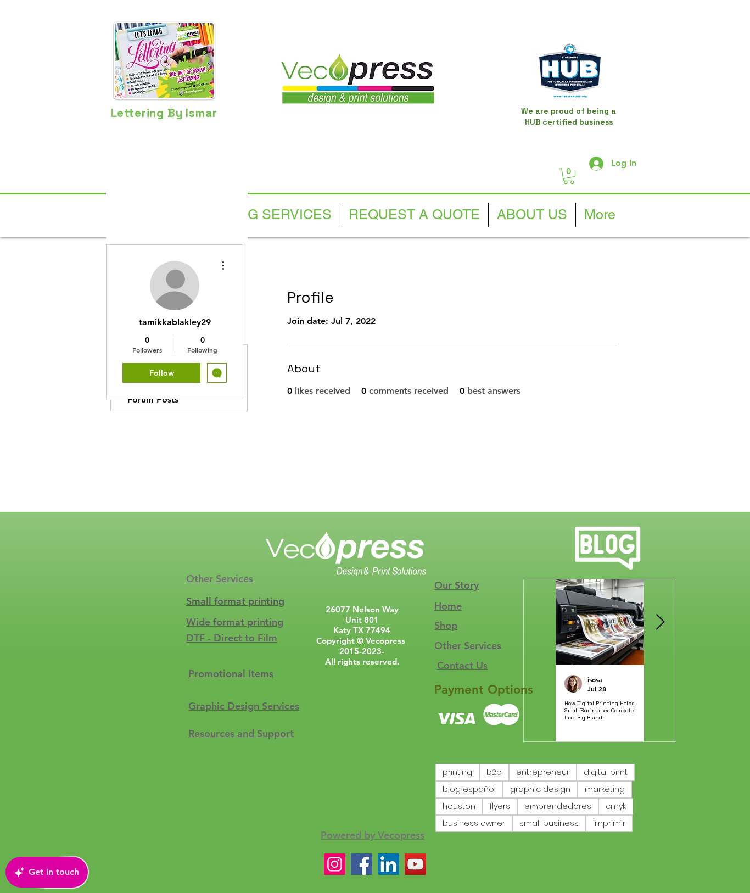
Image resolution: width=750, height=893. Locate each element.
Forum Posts (152, 399)
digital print (606, 772)
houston (459, 806)
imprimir (609, 823)
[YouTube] (415, 864)
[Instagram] (334, 864)
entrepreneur (542, 772)
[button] (569, 176)
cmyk (616, 806)
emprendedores (557, 806)
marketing (605, 789)
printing (457, 772)
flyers (500, 806)
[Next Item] (660, 622)
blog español (469, 789)
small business (549, 823)
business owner (474, 823)
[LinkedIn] (388, 864)
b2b (494, 772)
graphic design (540, 789)
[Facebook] (361, 864)
